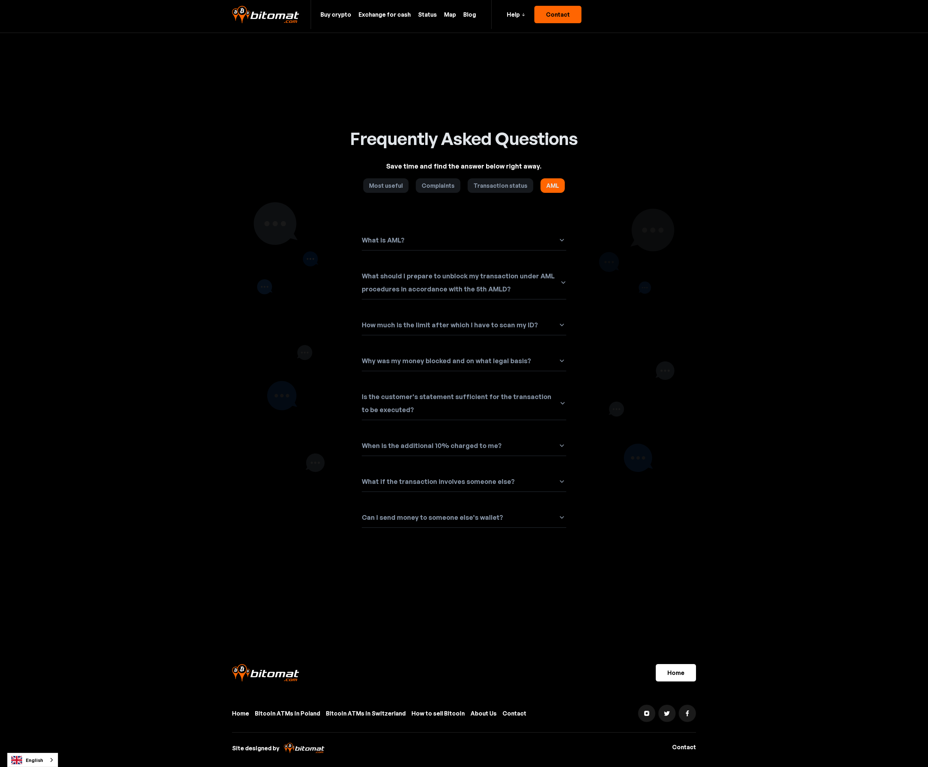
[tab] (386, 185)
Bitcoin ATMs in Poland (287, 713)
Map (450, 14)
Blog (469, 14)
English (34, 760)
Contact (558, 14)
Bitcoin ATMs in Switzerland (366, 713)
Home (675, 672)
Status (427, 14)
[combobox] (32, 760)
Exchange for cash (385, 14)
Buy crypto (335, 14)
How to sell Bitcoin (438, 713)
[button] (516, 14)
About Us (484, 713)
